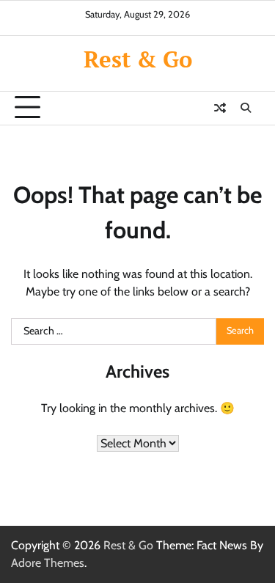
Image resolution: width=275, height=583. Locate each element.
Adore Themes (47, 563)
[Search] (246, 108)
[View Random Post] (220, 108)
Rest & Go (138, 59)
